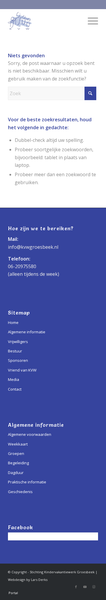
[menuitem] (90, 21)
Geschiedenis (20, 491)
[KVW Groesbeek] (44, 21)
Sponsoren (18, 360)
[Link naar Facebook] (76, 586)
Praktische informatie (27, 482)
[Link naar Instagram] (93, 586)
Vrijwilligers (18, 341)
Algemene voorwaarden (29, 434)
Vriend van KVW (22, 370)
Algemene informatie (26, 332)
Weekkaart (18, 444)
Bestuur (15, 351)
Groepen (16, 453)
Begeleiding (18, 462)
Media (13, 379)
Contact (14, 389)
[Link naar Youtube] (84, 586)
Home (13, 322)
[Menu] (90, 21)
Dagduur (16, 472)
